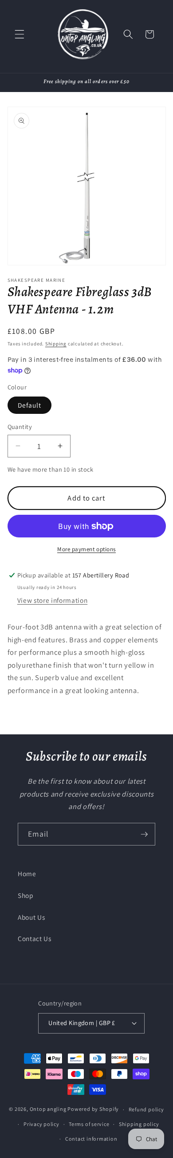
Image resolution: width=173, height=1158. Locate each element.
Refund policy (146, 1109)
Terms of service (89, 1124)
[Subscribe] (144, 834)
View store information (52, 600)
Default (30, 405)
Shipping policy (139, 1124)
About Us (31, 917)
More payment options (86, 549)
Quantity (20, 426)
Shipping (56, 344)
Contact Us (34, 938)
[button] (19, 34)
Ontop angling (48, 1109)
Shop (26, 895)
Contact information (91, 1138)
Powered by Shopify (93, 1109)
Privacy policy (41, 1124)
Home (27, 873)
